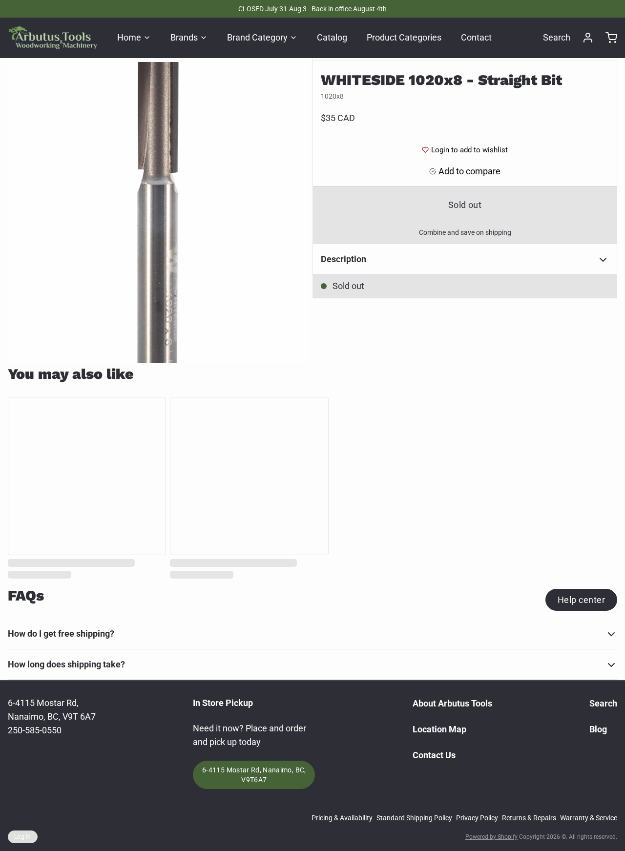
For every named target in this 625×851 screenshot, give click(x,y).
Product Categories (404, 37)
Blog (598, 729)
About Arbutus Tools (452, 703)
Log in (22, 836)
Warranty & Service (588, 818)
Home (129, 37)
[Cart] (607, 37)
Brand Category (257, 37)
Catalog (332, 37)
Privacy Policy (477, 818)
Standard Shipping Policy (414, 818)
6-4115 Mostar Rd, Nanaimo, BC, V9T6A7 (254, 775)
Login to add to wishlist (469, 149)
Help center (581, 600)
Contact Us (434, 755)
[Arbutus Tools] (53, 37)
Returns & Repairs (529, 818)
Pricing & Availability (342, 818)
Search (556, 37)
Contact (476, 37)
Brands (184, 37)
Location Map (439, 729)
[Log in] (584, 37)
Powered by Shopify (491, 836)
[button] (465, 205)
